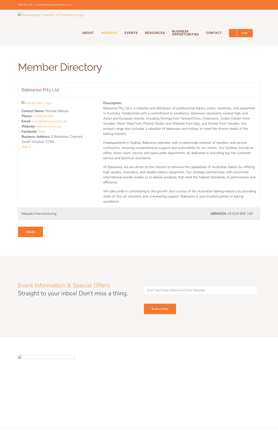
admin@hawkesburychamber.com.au (53, 4)
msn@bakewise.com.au (49, 121)
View (41, 131)
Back (31, 232)
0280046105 (43, 116)
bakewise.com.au (49, 126)
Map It (26, 147)
